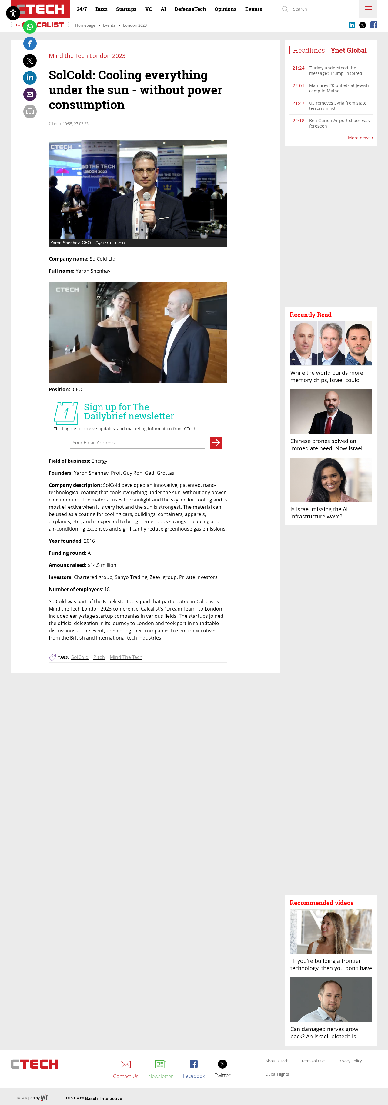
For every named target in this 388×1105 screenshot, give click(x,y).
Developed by (28, 1098)
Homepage (85, 25)
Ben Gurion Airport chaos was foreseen (339, 123)
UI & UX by (94, 1098)
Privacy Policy (349, 1061)
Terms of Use (313, 1061)
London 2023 (135, 25)
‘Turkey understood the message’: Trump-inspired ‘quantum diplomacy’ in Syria (338, 73)
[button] (331, 227)
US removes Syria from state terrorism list (337, 105)
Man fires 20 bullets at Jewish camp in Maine (339, 88)
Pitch (99, 657)
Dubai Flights (277, 1074)
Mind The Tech (126, 657)
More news (360, 137)
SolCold (80, 657)
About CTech (277, 1061)
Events (109, 25)
